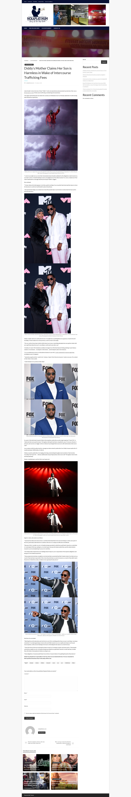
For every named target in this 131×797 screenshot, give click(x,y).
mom (54, 662)
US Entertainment (62, 10)
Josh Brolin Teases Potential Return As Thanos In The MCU (35, 766)
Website (26, 706)
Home (25, 1)
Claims (37, 662)
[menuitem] (25, 28)
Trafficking (67, 662)
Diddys (42, 662)
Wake (73, 662)
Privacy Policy (41, 1)
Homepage (26, 60)
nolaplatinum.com (30, 83)
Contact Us (30, 1)
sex (58, 662)
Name (25, 693)
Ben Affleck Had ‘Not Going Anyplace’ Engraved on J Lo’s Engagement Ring (64, 766)
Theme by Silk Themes (29, 795)
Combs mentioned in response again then (64, 352)
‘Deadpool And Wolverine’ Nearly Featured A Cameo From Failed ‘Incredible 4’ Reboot (35, 783)
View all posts (42, 732)
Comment (26, 673)
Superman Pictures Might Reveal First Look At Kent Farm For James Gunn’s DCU (64, 783)
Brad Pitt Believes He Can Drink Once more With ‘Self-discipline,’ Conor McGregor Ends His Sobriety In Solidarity (95, 84)
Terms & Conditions (48, 1)
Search (84, 59)
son (62, 662)
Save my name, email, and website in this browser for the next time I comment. (42, 713)
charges (31, 662)
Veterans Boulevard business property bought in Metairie (80, 15)
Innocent (48, 662)
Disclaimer (35, 1)
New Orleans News (80, 11)
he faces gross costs (29, 92)
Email (25, 699)
